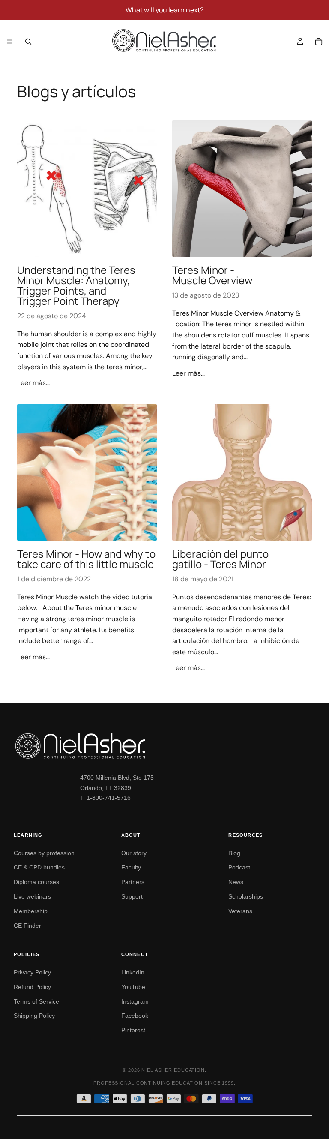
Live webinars (32, 896)
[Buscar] (28, 41)
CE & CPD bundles (39, 867)
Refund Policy (32, 986)
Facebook (134, 1015)
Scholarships (245, 896)
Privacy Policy (32, 972)
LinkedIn (132, 972)
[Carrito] (318, 41)
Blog (234, 853)
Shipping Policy (34, 1015)
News (235, 881)
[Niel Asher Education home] (164, 746)
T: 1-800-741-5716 (105, 797)
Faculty (131, 867)
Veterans (240, 911)
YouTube (133, 986)
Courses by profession (44, 853)
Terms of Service (36, 1001)
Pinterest (133, 1030)
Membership (31, 911)
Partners (132, 881)
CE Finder (27, 925)
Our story (134, 853)
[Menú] (10, 41)
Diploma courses (36, 881)
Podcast (239, 867)
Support (132, 896)
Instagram (135, 1001)
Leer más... (33, 382)
